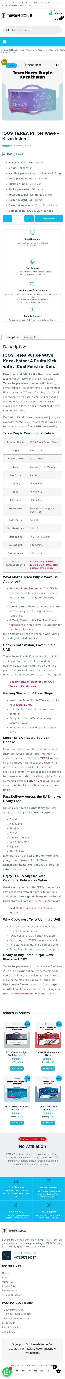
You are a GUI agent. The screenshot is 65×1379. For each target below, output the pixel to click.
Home (2, 50)
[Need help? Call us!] (6, 1255)
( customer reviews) (22, 146)
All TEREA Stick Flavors (16, 50)
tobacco (14, 624)
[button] (4, 42)
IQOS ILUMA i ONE (40, 565)
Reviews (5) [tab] (31, 337)
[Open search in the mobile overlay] (32, 30)
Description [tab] (12, 337)
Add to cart (49, 218)
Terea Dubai (42, 901)
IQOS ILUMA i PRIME (41, 561)
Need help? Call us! (25, 1253)
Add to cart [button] (17, 1068)
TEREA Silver (43, 767)
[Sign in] (51, 13)
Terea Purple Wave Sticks (37, 50)
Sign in (57, 11)
